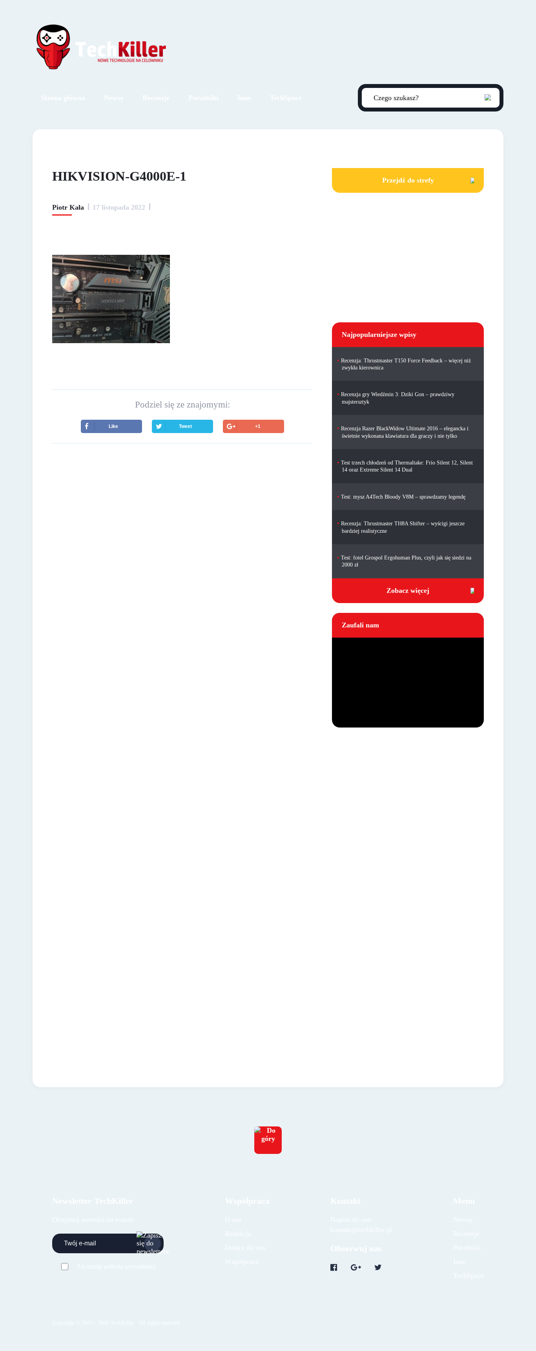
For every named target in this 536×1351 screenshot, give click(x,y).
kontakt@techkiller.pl (361, 1230)
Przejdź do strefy (408, 180)
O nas (233, 1219)
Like (113, 426)
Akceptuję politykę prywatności (116, 1266)
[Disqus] (182, 693)
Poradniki (203, 98)
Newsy (114, 98)
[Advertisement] (182, 518)
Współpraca (242, 1261)
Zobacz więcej (408, 590)
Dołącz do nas (245, 1247)
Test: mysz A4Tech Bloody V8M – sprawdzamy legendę (403, 497)
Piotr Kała (68, 207)
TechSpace (286, 98)
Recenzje (156, 98)
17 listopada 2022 (119, 207)
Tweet (185, 426)
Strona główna (63, 98)
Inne (244, 98)
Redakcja (238, 1234)
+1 (258, 426)
